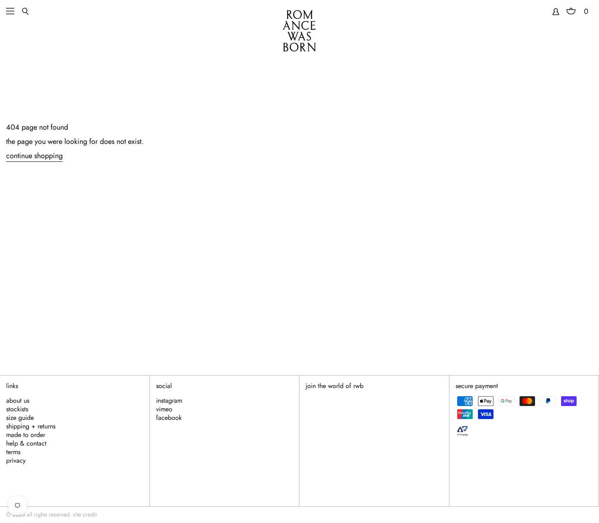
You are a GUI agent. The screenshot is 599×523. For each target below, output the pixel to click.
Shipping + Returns (30, 426)
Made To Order (25, 435)
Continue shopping (34, 156)
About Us (17, 401)
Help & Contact (26, 443)
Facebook (169, 418)
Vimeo (164, 409)
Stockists (17, 409)
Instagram (169, 401)
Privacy (16, 461)
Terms (13, 452)
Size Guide (20, 418)
